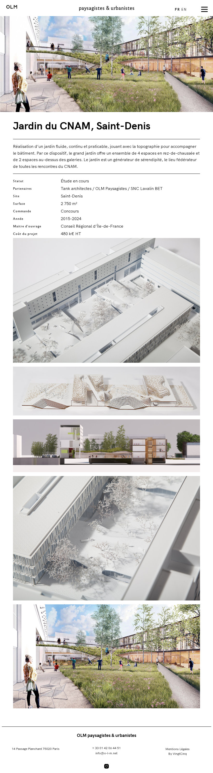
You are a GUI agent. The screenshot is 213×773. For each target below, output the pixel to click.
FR (178, 9)
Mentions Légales (177, 749)
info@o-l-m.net (106, 753)
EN (184, 9)
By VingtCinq (177, 754)
